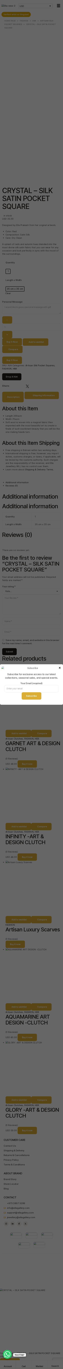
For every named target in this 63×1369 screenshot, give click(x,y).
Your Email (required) (32, 683)
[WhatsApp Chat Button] (7, 1354)
